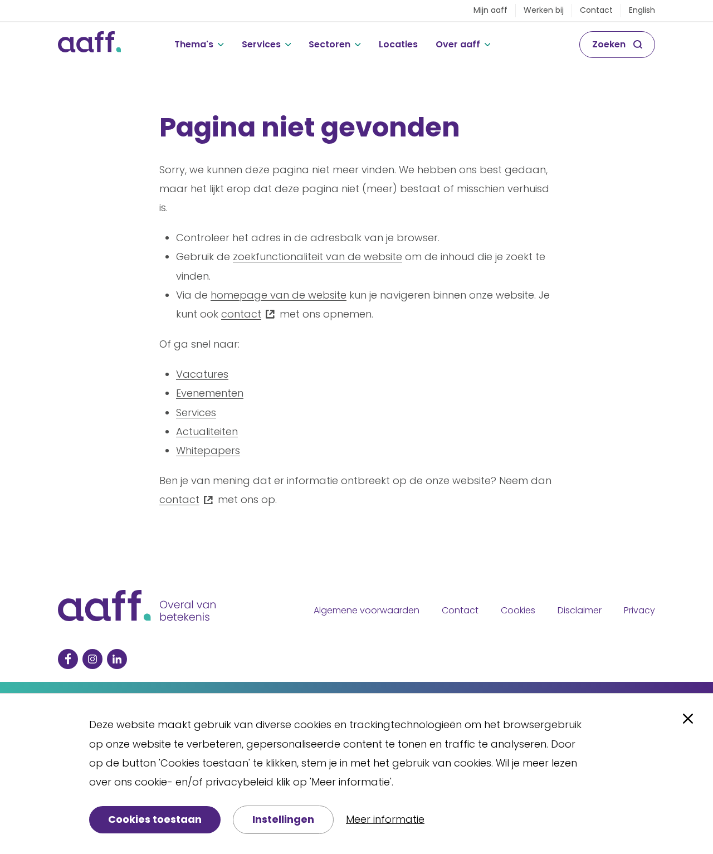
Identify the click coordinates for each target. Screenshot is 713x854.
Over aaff (458, 44)
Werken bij (544, 10)
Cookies (518, 610)
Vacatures (202, 374)
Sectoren (329, 44)
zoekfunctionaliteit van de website (317, 256)
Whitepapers (208, 450)
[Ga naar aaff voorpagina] (89, 44)
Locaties (398, 44)
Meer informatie (385, 819)
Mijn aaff (490, 10)
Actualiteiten (207, 431)
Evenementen (209, 393)
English (642, 10)
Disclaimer (580, 610)
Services (261, 44)
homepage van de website (278, 295)
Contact (596, 10)
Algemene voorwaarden (366, 610)
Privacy (639, 610)
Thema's (193, 44)
